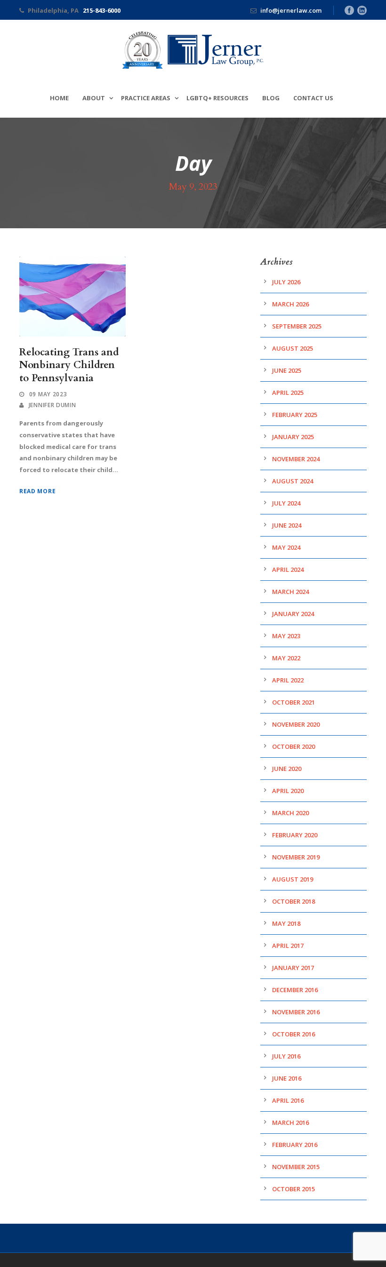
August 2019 (292, 879)
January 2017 (293, 967)
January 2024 (293, 613)
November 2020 (296, 724)
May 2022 (286, 658)
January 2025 (293, 437)
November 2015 (296, 1167)
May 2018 (286, 923)
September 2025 (297, 326)
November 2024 (296, 459)
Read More (37, 491)
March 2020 (290, 813)
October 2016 (293, 1034)
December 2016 (295, 990)
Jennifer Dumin (52, 405)
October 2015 (293, 1189)
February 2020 (294, 835)
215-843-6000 (102, 10)
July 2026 (286, 282)
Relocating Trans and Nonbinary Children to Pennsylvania (69, 365)
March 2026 (290, 304)
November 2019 (296, 857)
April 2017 (288, 945)
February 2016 (294, 1144)
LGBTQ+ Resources (217, 98)
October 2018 (293, 901)
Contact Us (313, 98)
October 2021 (293, 702)
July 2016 (286, 1056)
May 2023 (286, 636)
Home (59, 98)
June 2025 (286, 370)
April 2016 (288, 1100)
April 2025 (288, 392)
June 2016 (286, 1078)
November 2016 (296, 1012)
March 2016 (290, 1122)
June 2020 (286, 768)
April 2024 (288, 569)
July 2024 (286, 503)
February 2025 (294, 414)
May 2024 (286, 547)
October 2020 (293, 746)
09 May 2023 (48, 394)
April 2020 (288, 790)
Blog (271, 98)
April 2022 (288, 680)
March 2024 (290, 591)
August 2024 (292, 481)
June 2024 (286, 525)
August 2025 (292, 348)
